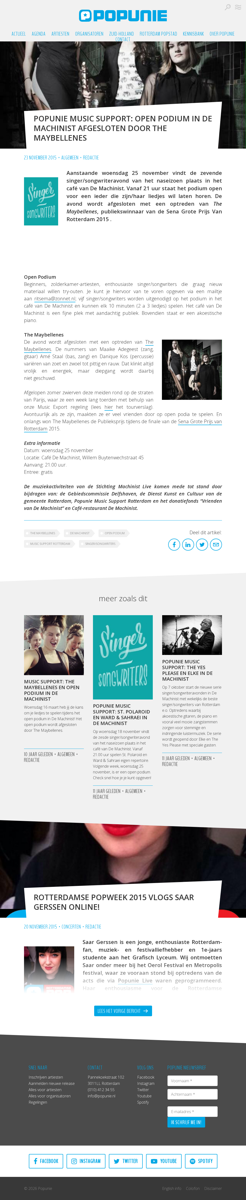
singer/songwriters (100, 544)
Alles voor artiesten (45, 1089)
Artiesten (60, 34)
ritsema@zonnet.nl (54, 298)
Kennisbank (193, 34)
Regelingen (38, 1102)
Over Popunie (222, 34)
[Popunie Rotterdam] (123, 16)
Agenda (39, 34)
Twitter (143, 1089)
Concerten (71, 926)
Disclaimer (213, 1188)
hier (109, 407)
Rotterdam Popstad (158, 34)
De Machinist (80, 533)
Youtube (144, 1096)
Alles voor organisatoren (50, 1096)
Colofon (193, 1188)
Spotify (143, 1102)
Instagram (145, 1083)
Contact (123, 39)
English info (171, 1188)
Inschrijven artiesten (46, 1077)
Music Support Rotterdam (50, 544)
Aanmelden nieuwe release (52, 1083)
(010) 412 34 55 (101, 1089)
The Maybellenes (42, 533)
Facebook (145, 1077)
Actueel (19, 34)
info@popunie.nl (101, 1096)
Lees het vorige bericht (120, 1011)
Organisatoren (89, 34)
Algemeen (70, 157)
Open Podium (115, 533)
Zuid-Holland (121, 34)
